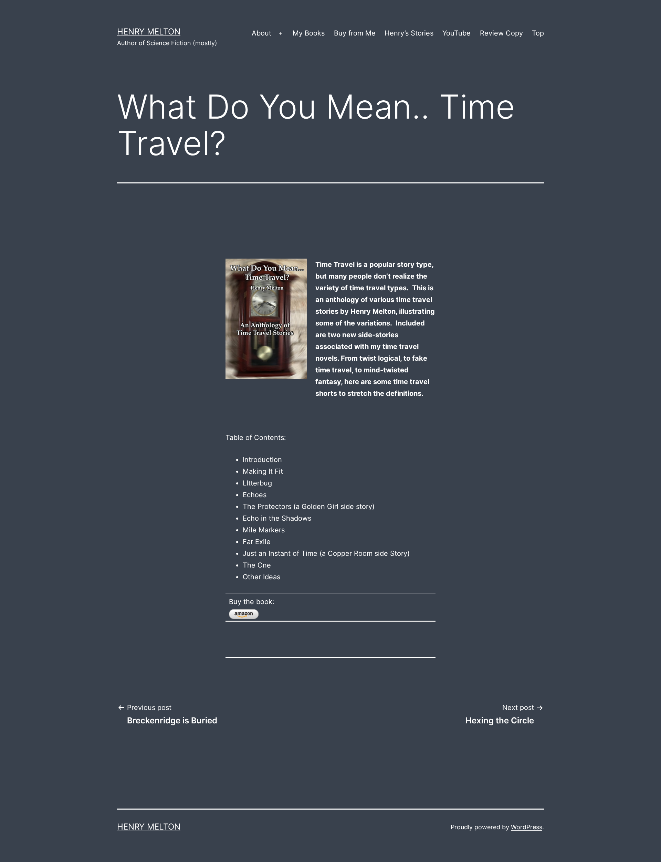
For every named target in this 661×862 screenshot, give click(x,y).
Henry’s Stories (409, 33)
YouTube (456, 33)
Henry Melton (148, 32)
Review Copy (501, 33)
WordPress (526, 827)
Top (538, 33)
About (261, 33)
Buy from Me (355, 33)
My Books (309, 33)
